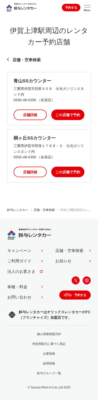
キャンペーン (19, 250)
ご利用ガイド (19, 261)
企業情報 (49, 353)
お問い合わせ (19, 297)
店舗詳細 (30, 115)
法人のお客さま (21, 271)
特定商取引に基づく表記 (49, 344)
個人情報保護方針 (49, 334)
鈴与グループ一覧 (49, 373)
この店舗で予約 (68, 115)
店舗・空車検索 (27, 60)
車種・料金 (17, 287)
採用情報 (49, 363)
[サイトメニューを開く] (87, 7)
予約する (71, 7)
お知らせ (63, 261)
